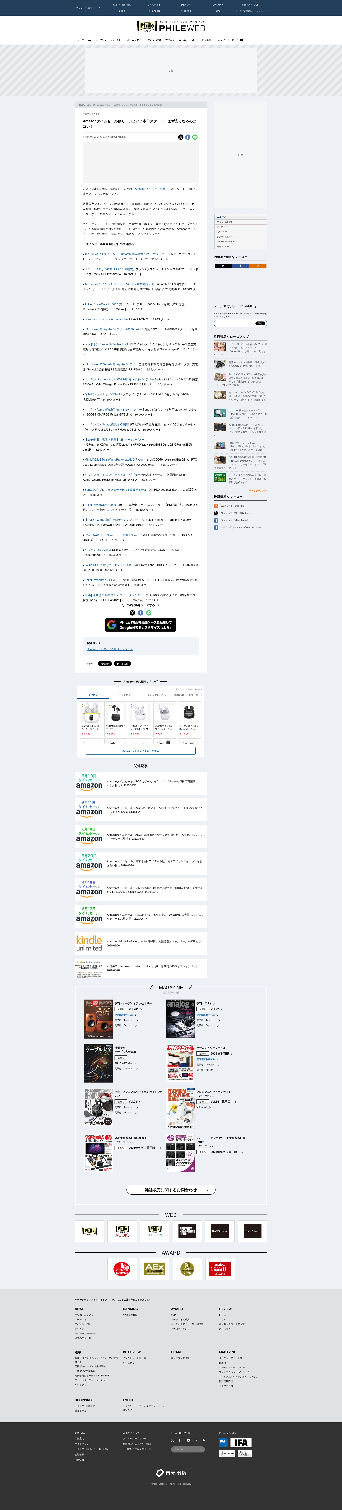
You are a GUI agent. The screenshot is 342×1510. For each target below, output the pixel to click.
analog (222, 1362)
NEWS (79, 1308)
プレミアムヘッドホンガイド (234, 1372)
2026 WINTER (220, 1053)
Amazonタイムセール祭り (151, 189)
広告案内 (79, 1438)
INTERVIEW (132, 1352)
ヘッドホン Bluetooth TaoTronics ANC (109, 344)
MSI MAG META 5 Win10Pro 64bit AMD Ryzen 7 (115, 459)
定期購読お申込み (124, 1014)
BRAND (177, 1352)
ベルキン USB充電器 (98, 550)
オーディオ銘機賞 (180, 1319)
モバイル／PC (82, 1324)
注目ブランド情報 (180, 1358)
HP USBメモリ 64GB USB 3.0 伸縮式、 (110, 269)
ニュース (91, 104)
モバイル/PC (154, 40)
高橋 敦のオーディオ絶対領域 (90, 1366)
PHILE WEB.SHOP (85, 1406)
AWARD (177, 1308)
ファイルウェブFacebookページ (237, 520)
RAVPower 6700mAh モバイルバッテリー (111, 364)
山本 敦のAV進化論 (85, 1371)
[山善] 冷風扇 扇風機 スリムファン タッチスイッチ (117, 595)
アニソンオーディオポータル (90, 1380)
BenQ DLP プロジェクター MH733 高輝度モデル (116, 489)
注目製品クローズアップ (231, 336)
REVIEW (225, 1308)
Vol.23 (133, 1101)
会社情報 (79, 1454)
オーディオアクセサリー (232, 1358)
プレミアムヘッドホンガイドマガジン (238, 1376)
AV (89, 40)
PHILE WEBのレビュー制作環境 (91, 1449)
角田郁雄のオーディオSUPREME (92, 1375)
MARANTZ (153, 4)
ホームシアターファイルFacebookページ (241, 527)
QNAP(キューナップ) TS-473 (104, 394)
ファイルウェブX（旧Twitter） (236, 513)
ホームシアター (135, 40)
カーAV (182, 40)
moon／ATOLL (250, 4)
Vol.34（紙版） (204, 1107)
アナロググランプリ (181, 1328)
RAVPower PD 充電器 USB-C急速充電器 (111, 535)
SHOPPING (83, 1400)
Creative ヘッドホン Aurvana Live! (106, 319)
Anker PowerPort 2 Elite (100, 580)
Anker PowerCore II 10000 (101, 304)
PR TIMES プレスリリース (137, 1449)
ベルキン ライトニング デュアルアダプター (112, 475)
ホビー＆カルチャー (226, 241)
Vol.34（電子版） (222, 1101)
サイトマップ (82, 1443)
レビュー (223, 1314)
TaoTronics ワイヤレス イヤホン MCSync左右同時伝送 (120, 284)
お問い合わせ (82, 1433)
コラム (222, 1319)
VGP (173, 1314)
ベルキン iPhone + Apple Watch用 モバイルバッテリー (119, 379)
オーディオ (101, 40)
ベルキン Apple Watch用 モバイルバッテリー (113, 409)
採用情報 (79, 1459)
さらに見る (225, 1328)
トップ (80, 40)
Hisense (186, 10)
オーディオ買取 (250, 10)
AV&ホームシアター (226, 221)
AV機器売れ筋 (130, 1314)
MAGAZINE (171, 987)
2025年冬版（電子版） (143, 1148)
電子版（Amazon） (125, 1020)
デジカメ (169, 40)
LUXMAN (218, 4)
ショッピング (222, 40)
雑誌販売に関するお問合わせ (171, 1189)
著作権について (131, 1433)
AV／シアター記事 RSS (232, 505)
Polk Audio (154, 10)
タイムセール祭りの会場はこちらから (110, 649)
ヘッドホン (117, 40)
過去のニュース (224, 246)
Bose (122, 10)
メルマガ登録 (226, 1385)
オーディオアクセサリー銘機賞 (187, 1324)
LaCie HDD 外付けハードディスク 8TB (110, 565)
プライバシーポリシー (134, 1438)
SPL (218, 10)
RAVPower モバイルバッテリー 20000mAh (112, 329)
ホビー (194, 40)
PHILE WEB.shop (124, 1063)
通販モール (80, 1410)
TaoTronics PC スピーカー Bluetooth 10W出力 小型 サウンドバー (126, 254)
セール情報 (122, 663)
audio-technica (122, 4)
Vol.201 (134, 1009)
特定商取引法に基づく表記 (137, 1443)
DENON (186, 4)
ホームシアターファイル (232, 1367)
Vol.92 (215, 1009)
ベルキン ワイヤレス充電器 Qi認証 (107, 424)
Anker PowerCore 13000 (100, 505)
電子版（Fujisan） (124, 1025)
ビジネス (206, 40)
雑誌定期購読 (226, 1381)
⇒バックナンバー (258, 490)
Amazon (105, 663)
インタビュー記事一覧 (134, 1358)
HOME (82, 104)
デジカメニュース (225, 236)
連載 (78, 1352)
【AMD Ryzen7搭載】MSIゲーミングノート (113, 520)
